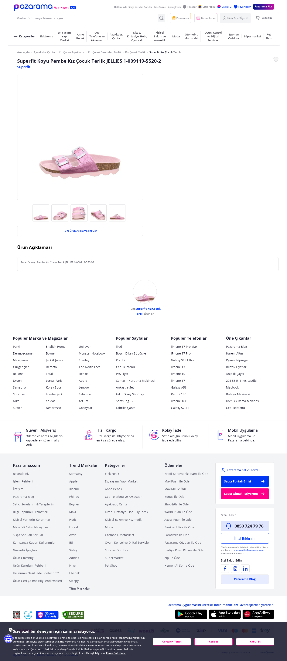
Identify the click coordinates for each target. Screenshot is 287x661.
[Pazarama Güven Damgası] (28, 615)
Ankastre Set (125, 387)
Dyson (17, 381)
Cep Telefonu (125, 367)
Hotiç (72, 520)
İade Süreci (160, 7)
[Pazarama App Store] (225, 614)
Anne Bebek (113, 489)
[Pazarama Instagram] (235, 568)
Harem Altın (234, 353)
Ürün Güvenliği (23, 558)
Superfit (23, 67)
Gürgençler (21, 367)
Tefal (49, 374)
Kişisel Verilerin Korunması (32, 520)
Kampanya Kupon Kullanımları (35, 542)
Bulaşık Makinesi (238, 394)
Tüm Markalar (79, 588)
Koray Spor (53, 387)
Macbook (232, 387)
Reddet (213, 641)
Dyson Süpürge (237, 360)
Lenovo (84, 387)
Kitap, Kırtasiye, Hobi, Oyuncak (126, 512)
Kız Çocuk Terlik (135, 52)
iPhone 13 (178, 367)
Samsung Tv (124, 401)
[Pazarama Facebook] (225, 568)
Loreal (73, 527)
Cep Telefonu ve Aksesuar (123, 497)
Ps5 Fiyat (122, 374)
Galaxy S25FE (180, 408)
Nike (16, 401)
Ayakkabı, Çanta (44, 52)
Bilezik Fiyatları (236, 367)
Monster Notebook (92, 353)
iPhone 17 (178, 381)
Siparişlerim (174, 7)
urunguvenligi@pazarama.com (248, 550)
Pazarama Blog (236, 347)
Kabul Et (255, 641)
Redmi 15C (178, 394)
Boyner (51, 353)
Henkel (84, 374)
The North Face (89, 367)
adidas (50, 401)
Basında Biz (21, 474)
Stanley (84, 360)
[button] (33, 7)
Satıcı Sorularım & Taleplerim (34, 504)
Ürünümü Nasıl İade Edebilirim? (36, 573)
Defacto (51, 367)
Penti (16, 347)
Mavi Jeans (20, 360)
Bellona (18, 374)
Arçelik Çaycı (235, 374)
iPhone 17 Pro (181, 353)
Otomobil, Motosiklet (119, 535)
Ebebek (74, 573)
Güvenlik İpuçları (25, 550)
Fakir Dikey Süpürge (130, 394)
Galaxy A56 (179, 387)
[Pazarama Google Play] (191, 614)
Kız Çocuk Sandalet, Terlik (104, 52)
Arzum (83, 401)
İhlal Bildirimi (244, 538)
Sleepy (74, 581)
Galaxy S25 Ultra (182, 360)
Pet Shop (111, 565)
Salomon (85, 394)
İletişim (18, 489)
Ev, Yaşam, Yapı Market (121, 481)
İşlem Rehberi (23, 481)
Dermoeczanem (24, 353)
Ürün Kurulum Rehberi (29, 565)
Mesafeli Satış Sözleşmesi (31, 527)
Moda (109, 527)
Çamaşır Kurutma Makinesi (135, 381)
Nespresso (53, 408)
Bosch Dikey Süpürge (131, 353)
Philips (74, 497)
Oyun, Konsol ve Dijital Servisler (127, 542)
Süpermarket (114, 558)
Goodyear (85, 408)
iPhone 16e (179, 401)
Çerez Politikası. (116, 653)
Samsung (19, 387)
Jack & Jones (54, 360)
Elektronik (112, 474)
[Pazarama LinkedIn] (245, 568)
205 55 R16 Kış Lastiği (241, 381)
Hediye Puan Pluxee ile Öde (184, 550)
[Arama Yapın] (161, 18)
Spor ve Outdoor (116, 550)
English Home (55, 347)
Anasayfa (23, 52)
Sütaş (73, 550)
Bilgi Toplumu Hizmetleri (30, 512)
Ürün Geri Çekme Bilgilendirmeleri (37, 581)
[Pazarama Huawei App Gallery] (258, 614)
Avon (72, 535)
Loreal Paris (54, 381)
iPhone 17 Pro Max (184, 347)
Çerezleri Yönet (171, 641)
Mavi (72, 512)
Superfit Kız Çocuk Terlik (165, 52)
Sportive (19, 394)
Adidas (74, 558)
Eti (71, 542)
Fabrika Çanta (126, 408)
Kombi (120, 360)
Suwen (18, 408)
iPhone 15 (178, 374)
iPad (119, 347)
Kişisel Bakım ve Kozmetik (123, 520)
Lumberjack (54, 394)
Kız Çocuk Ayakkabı (71, 52)
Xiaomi (74, 489)
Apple (83, 381)
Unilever (85, 347)
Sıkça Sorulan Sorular (140, 7)
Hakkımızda (120, 7)
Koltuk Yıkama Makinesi (243, 401)
